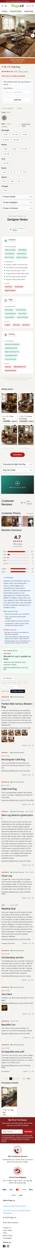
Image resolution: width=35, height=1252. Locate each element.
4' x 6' (25, 134)
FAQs (5, 1233)
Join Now (28, 1132)
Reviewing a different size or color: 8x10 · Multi (15, 939)
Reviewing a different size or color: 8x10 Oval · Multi (17, 800)
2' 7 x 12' (6, 154)
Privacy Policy (8, 1137)
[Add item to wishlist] (15, 393)
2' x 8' (14, 149)
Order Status (7, 1230)
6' (11, 172)
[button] (17, 16)
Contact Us (7, 1228)
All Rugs (4, 11)
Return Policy (8, 1235)
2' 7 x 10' (24, 149)
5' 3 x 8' (6, 140)
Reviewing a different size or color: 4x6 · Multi (16, 668)
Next (28, 1078)
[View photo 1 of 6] (4, 733)
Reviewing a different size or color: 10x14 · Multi (16, 728)
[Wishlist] (30, 6)
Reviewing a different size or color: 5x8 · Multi (15, 770)
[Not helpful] (33, 745)
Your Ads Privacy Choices (13, 1210)
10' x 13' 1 (17, 140)
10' (19, 181)
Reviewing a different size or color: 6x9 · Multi (15, 1033)
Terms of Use (8, 1206)
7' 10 (24, 172)
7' (17, 172)
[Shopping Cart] (33, 6)
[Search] (6, 6)
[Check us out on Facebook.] (4, 1246)
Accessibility (7, 1238)
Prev (6, 1078)
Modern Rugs (29, 11)
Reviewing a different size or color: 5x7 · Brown (16, 976)
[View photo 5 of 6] (4, 739)
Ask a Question (8, 108)
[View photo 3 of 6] (18, 733)
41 (23, 1078)
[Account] (27, 6)
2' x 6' (5, 149)
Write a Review (19, 691)
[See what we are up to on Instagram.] (8, 1246)
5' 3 (4, 172)
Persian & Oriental (15, 11)
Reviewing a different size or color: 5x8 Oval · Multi (17, 1003)
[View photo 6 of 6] (11, 739)
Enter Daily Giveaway (10, 1222)
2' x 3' (5, 134)
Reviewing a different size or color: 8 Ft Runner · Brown (16, 892)
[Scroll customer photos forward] (31, 521)
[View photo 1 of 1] (4, 1008)
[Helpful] (30, 1037)
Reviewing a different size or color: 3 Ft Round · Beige (16, 1066)
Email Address (8, 88)
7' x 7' (5, 190)
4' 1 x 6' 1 (6, 163)
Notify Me (17, 100)
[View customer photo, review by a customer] (6, 521)
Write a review (23, 71)
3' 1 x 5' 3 (15, 134)
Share (20, 108)
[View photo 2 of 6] (11, 733)
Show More (17, 455)
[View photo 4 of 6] (25, 733)
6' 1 (4, 181)
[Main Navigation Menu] (2, 6)
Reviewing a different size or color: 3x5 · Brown (16, 861)
